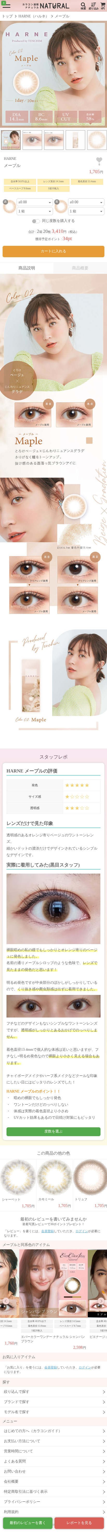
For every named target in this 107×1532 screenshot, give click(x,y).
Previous (6, 1301)
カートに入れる (53, 251)
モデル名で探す (16, 1412)
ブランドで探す (16, 1402)
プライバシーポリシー (22, 1502)
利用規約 (11, 1512)
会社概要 (11, 1481)
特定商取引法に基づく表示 (26, 1492)
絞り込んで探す (16, 1392)
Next (101, 1301)
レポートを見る (79, 1523)
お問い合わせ (15, 1471)
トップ (7, 16)
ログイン (82, 1231)
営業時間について (18, 1451)
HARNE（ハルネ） (33, 16)
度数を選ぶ (53, 1131)
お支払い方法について (22, 1441)
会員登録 (47, 1231)
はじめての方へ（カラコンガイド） (33, 1431)
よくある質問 (15, 1461)
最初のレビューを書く (28, 1523)
